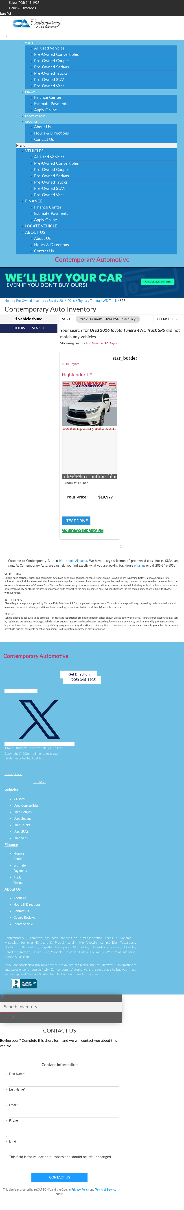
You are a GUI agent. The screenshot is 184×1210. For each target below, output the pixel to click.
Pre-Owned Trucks (51, 74)
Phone (13, 1120)
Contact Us (44, 140)
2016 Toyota (70, 364)
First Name (17, 1074)
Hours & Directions (51, 133)
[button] (96, 145)
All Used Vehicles (49, 48)
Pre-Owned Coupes (52, 61)
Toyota (82, 301)
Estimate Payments (51, 104)
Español (5, 13)
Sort (66, 319)
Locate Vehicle (35, 116)
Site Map (39, 782)
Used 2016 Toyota (105, 343)
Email (13, 1105)
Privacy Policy (13, 774)
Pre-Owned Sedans (51, 67)
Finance (30, 92)
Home (8, 301)
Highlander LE (77, 374)
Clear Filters (168, 319)
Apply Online (45, 110)
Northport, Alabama (73, 561)
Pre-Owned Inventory (31, 301)
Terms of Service (105, 1189)
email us (139, 565)
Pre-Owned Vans (49, 86)
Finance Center (47, 98)
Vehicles (30, 43)
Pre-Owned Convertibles (56, 55)
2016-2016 (67, 301)
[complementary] (170, 1196)
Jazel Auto (38, 758)
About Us (31, 122)
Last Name (17, 1089)
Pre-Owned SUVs (50, 80)
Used (52, 301)
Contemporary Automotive (92, 260)
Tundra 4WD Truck (103, 301)
